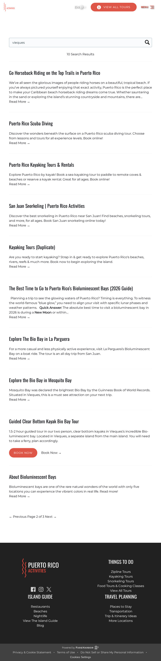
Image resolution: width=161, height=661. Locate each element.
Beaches (40, 611)
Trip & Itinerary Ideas (121, 616)
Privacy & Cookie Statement (32, 652)
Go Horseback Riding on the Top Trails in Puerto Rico (54, 72)
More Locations (121, 621)
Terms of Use (66, 652)
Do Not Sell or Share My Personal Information (112, 652)
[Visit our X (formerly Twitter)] (49, 589)
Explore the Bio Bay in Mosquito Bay (40, 380)
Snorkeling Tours (121, 581)
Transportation (120, 611)
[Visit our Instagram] (41, 589)
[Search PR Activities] (147, 42)
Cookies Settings (80, 657)
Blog (40, 625)
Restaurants (40, 606)
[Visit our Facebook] (33, 589)
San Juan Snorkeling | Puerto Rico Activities (47, 205)
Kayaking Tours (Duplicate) (32, 247)
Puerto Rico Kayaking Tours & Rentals (41, 164)
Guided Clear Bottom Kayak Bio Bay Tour (44, 421)
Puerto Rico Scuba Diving (31, 123)
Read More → (19, 102)
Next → (51, 517)
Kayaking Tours (121, 576)
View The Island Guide (40, 621)
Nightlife (40, 616)
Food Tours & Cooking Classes (120, 586)
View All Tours (121, 591)
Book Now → (51, 453)
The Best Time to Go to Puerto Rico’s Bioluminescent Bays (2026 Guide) (71, 288)
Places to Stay (121, 606)
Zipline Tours (121, 572)
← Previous (18, 517)
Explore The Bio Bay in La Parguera (39, 338)
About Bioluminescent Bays (32, 476)
